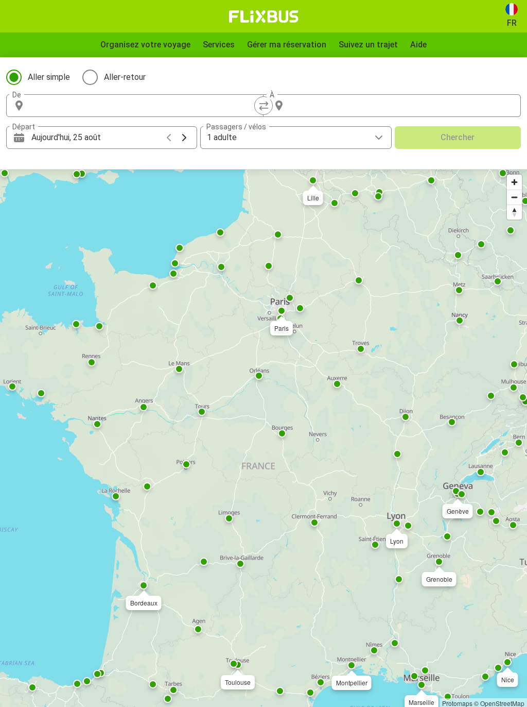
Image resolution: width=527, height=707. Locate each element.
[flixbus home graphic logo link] (264, 16)
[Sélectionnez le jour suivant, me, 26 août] (184, 137)
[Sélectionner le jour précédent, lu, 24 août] (169, 137)
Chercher (458, 137)
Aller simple (49, 77)
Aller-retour (125, 77)
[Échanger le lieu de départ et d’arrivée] (263, 105)
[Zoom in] (514, 182)
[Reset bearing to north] (514, 212)
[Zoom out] (514, 197)
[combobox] (144, 105)
